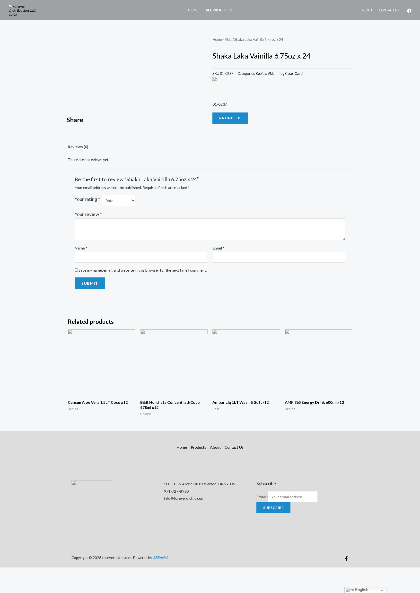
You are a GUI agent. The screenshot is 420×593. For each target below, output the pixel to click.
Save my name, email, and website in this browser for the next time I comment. (143, 270)
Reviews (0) (78, 146)
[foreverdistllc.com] (26, 9)
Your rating (87, 199)
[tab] (78, 146)
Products (198, 447)
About (367, 10)
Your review (88, 214)
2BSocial (160, 557)
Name (81, 248)
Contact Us (389, 10)
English (361, 590)
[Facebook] (409, 11)
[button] (230, 118)
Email (218, 248)
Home (193, 10)
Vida (228, 39)
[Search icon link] (242, 10)
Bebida (261, 73)
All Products (219, 10)
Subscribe (273, 508)
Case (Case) (294, 73)
